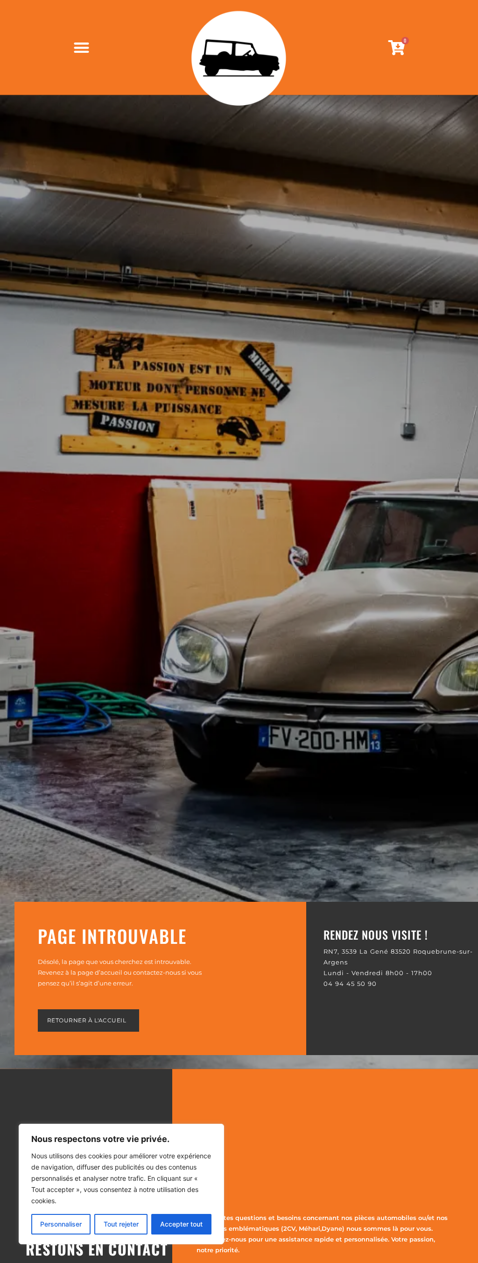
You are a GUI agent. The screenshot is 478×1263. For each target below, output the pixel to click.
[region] (121, 1184)
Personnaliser (61, 1224)
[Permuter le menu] (81, 47)
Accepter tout (181, 1224)
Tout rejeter (121, 1224)
